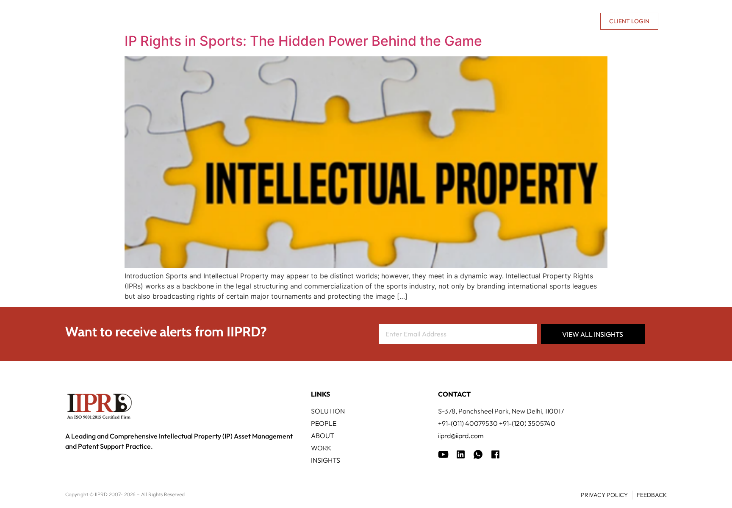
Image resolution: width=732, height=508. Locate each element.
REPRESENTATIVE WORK (418, 21)
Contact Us (573, 21)
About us (521, 21)
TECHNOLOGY (345, 21)
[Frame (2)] (495, 454)
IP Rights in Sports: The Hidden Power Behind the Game (303, 41)
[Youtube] (443, 454)
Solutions (289, 21)
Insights (484, 21)
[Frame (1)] (460, 454)
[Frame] (478, 454)
